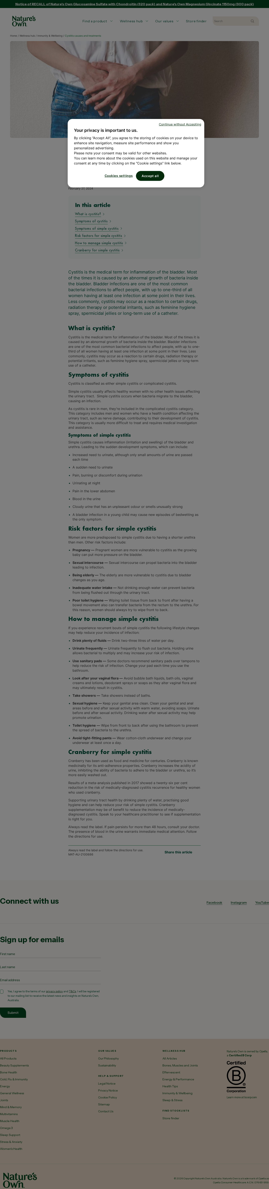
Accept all (150, 176)
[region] (136, 153)
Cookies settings (119, 176)
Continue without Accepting (180, 124)
